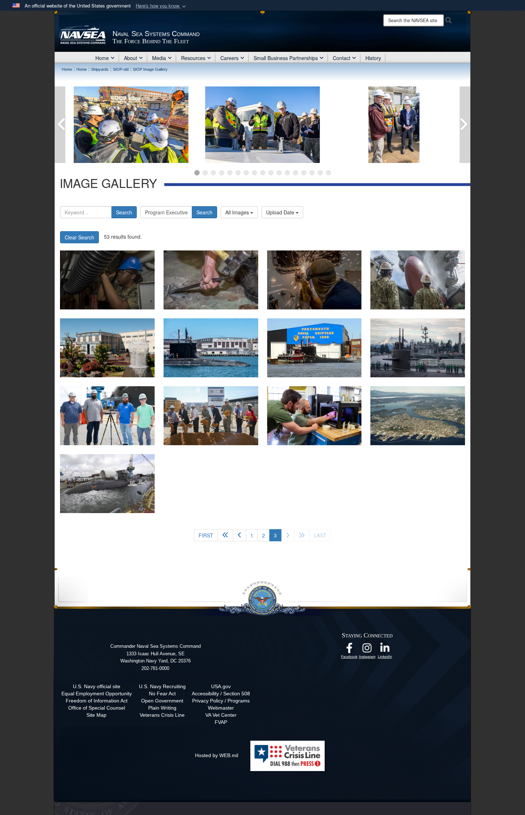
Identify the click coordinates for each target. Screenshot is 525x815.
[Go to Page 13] (295, 172)
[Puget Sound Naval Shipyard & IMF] (107, 347)
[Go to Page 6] (238, 172)
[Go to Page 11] (279, 172)
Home (102, 57)
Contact (341, 57)
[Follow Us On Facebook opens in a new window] (349, 650)
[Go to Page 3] (213, 172)
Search (124, 212)
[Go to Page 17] (328, 172)
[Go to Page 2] (205, 172)
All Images (237, 212)
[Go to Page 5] (229, 172)
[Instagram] (367, 650)
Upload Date (281, 212)
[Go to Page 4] (221, 172)
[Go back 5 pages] (225, 535)
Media (159, 57)
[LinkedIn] (385, 650)
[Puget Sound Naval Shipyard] (417, 415)
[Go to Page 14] (303, 172)
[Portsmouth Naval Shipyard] (107, 483)
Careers (229, 57)
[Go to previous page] (239, 535)
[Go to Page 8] (254, 172)
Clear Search (79, 237)
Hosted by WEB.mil (216, 755)
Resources (193, 57)
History (373, 57)
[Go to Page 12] (287, 172)
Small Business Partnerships (286, 57)
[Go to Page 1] (197, 172)
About (130, 57)
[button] (161, 6)
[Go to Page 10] (271, 172)
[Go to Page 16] (320, 172)
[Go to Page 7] (246, 172)
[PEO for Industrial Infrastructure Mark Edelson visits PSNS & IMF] (131, 124)
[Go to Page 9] (262, 172)
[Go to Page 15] (312, 172)
